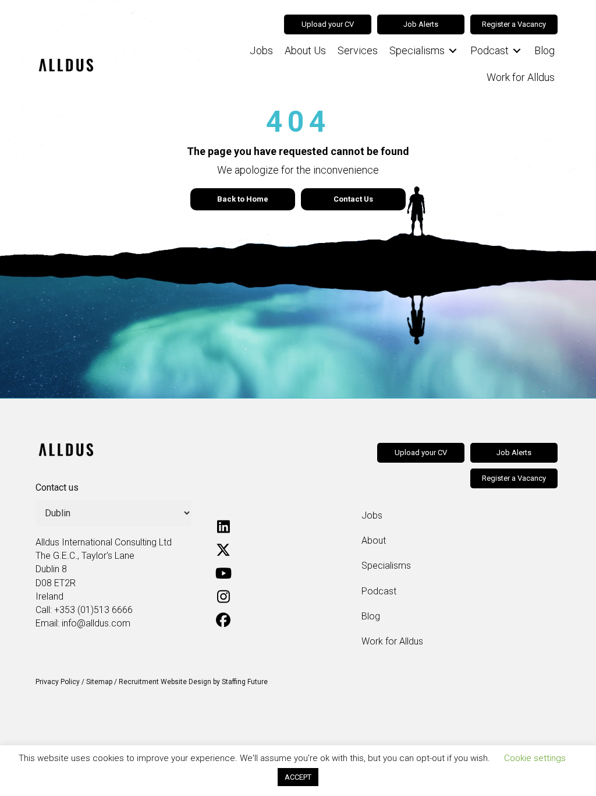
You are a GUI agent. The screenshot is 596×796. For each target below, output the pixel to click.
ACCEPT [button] (298, 777)
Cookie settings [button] (535, 758)
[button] (223, 527)
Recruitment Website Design (165, 682)
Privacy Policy (58, 682)
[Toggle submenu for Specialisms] (453, 51)
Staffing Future (245, 682)
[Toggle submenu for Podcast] (517, 51)
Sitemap (99, 682)
